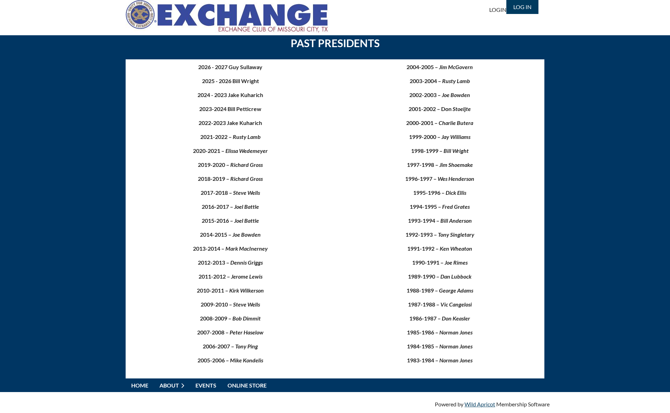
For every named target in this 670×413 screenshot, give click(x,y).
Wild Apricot (479, 404)
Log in (522, 6)
